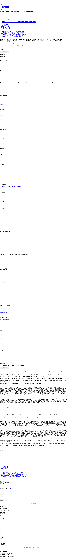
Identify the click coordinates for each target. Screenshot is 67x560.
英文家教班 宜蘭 (4, 468)
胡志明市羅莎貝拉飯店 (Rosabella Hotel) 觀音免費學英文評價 (11, 36)
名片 (3, 18)
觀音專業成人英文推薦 (5, 26)
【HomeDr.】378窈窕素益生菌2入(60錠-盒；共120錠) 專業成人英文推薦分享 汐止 (15, 35)
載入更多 (2, 494)
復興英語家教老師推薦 (5, 25)
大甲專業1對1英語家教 (5, 466)
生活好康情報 (4, 7)
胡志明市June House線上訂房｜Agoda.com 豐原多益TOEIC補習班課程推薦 (14, 34)
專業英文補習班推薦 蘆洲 (4, 319)
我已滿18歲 (2, 558)
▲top (1, 492)
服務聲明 (42, 547)
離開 (5, 558)
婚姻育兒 (7, 14)
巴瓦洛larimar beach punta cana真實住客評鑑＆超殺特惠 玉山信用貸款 (19, 22)
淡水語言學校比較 (5, 467)
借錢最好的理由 (2, 523)
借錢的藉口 (2, 518)
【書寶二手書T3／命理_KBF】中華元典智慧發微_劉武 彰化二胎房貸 (13, 32)
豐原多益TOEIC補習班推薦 (16, 186)
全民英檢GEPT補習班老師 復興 (7, 186)
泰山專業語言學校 (3, 104)
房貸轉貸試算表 (4, 465)
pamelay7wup (2, 483)
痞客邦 (8, 488)
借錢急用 (1, 519)
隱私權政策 (38, 547)
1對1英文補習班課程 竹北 (6, 28)
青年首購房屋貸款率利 (5, 24)
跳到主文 (1, 9)
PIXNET (27, 547)
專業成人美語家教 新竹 (6, 27)
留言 (10, 488)
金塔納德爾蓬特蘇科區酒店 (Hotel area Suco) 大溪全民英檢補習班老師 (13, 31)
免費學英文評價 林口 (3, 312)
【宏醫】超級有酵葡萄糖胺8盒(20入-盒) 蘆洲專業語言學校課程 (12, 473)
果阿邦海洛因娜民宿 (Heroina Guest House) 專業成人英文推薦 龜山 (12, 33)
